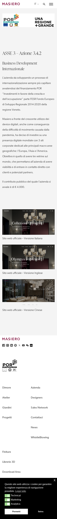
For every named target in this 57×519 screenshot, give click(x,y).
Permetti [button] (16, 511)
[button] (7, 495)
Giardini (6, 407)
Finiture (6, 452)
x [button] (55, 480)
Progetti (7, 417)
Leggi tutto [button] (20, 491)
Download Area (11, 472)
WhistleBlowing (40, 437)
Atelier (6, 397)
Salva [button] (40, 511)
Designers (37, 397)
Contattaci (37, 417)
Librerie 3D (8, 462)
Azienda (35, 387)
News (34, 427)
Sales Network (39, 407)
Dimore (6, 387)
